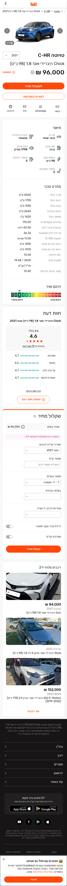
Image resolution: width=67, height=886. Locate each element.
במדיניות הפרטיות (43, 871)
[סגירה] (3, 859)
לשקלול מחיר (33, 86)
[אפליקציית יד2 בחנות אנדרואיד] (38, 822)
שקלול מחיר (33, 549)
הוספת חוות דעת (31, 399)
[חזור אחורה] (5, 4)
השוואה (7, 72)
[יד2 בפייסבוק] (29, 822)
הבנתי (33, 879)
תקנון (54, 852)
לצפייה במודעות (33, 96)
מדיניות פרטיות (13, 852)
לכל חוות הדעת (33, 391)
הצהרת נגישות (33, 852)
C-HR (47, 11)
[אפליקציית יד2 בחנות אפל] (48, 822)
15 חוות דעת (28, 346)
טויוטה (57, 11)
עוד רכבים (33, 711)
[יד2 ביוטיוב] (19, 822)
